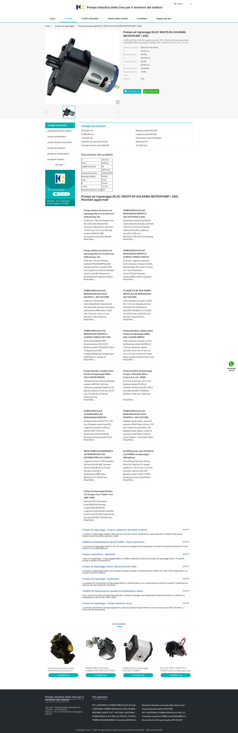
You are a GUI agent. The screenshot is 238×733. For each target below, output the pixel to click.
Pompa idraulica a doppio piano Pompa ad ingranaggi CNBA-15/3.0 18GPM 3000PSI (99, 374)
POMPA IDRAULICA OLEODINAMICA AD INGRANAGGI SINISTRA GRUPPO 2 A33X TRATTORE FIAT (97, 417)
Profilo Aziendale (90, 18)
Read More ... (90, 239)
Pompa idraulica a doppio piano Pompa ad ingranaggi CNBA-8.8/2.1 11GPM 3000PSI (138, 334)
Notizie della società (118, 18)
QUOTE (186, 530)
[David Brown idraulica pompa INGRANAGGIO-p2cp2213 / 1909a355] (63, 648)
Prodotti (68, 18)
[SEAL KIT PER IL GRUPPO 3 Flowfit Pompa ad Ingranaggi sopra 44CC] (175, 648)
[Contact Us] (231, 366)
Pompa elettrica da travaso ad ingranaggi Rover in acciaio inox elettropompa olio (99, 213)
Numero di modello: (131, 48)
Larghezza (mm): (130, 61)
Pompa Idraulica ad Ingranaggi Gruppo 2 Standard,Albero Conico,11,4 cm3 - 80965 (137, 374)
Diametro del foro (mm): (130, 73)
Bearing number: (129, 54)
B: (124, 51)
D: (124, 58)
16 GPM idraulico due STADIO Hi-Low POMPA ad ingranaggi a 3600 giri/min (138, 454)
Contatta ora (63, 675)
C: (124, 65)
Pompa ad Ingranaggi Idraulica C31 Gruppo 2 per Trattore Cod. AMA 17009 (98, 494)
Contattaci (142, 18)
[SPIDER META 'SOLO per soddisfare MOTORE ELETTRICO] (100, 648)
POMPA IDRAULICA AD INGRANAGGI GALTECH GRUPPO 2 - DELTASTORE (136, 414)
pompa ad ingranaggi (64, 26)
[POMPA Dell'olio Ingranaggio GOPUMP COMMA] (138, 648)
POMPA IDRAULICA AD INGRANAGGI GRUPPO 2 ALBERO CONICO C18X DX (136, 253)
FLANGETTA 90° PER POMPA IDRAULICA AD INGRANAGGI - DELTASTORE (137, 294)
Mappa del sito (163, 18)
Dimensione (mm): (130, 68)
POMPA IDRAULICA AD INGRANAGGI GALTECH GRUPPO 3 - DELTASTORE (96, 294)
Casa (52, 18)
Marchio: (126, 79)
